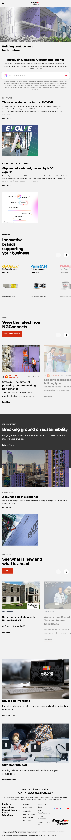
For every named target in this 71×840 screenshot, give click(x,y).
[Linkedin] (60, 808)
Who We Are (7, 815)
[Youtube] (68, 808)
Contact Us (27, 811)
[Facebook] (54, 808)
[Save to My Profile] (3, 377)
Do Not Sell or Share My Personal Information (53, 836)
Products (6, 804)
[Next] (66, 255)
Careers (26, 804)
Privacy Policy (33, 835)
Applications (8, 807)
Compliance (27, 808)
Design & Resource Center (11, 811)
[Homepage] (35, 3)
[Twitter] (64, 808)
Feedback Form (29, 814)
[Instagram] (57, 808)
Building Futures (8, 445)
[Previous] (58, 255)
